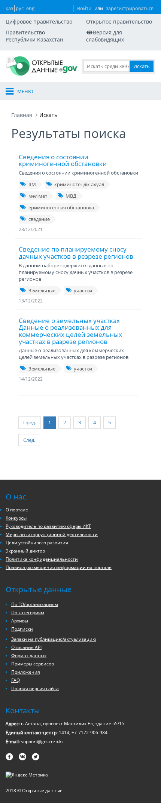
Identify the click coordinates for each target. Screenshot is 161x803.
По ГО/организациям (34, 604)
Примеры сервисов (32, 664)
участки (83, 290)
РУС (20, 8)
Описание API (26, 647)
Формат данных (28, 655)
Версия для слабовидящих (105, 36)
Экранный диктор (25, 551)
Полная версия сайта (35, 688)
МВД (71, 196)
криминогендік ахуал (79, 184)
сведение (39, 219)
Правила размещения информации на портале (59, 567)
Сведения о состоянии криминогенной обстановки (63, 160)
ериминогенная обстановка (61, 207)
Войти (84, 8)
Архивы (19, 621)
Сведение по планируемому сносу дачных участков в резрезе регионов (76, 253)
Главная (21, 115)
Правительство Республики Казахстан (34, 36)
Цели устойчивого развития (37, 542)
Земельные (41, 290)
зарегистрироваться (130, 8)
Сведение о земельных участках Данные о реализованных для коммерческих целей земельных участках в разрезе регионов (70, 331)
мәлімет (37, 196)
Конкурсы (16, 518)
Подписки (22, 629)
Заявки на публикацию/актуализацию (53, 639)
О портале (17, 510)
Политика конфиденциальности (42, 559)
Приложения (25, 672)
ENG (30, 8)
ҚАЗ (9, 8)
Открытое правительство (119, 21)
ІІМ (32, 184)
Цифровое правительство (39, 21)
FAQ (15, 680)
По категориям (27, 612)
